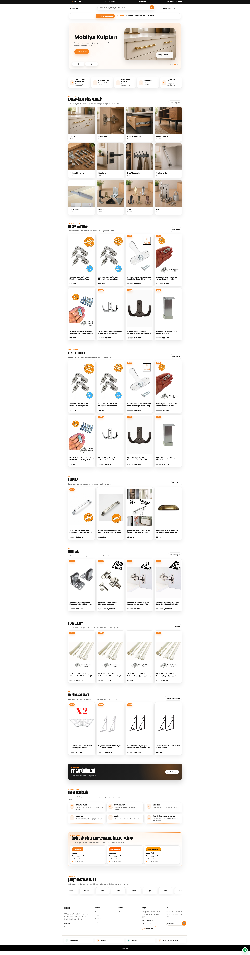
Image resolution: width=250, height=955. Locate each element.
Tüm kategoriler (175, 103)
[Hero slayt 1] (171, 64)
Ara (120, 912)
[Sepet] (179, 8)
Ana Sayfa (121, 16)
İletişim (151, 16)
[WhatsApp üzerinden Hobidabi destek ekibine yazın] (245, 950)
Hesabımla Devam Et (101, 58)
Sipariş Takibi (167, 8)
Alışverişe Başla (82, 58)
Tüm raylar (176, 626)
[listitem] (88, 854)
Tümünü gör (176, 229)
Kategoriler (140, 16)
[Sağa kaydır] (91, 64)
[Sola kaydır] (78, 64)
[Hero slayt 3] (175, 64)
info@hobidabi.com (147, 923)
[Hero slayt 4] (177, 64)
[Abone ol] (184, 923)
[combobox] (126, 7)
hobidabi (127, 948)
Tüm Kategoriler (106, 16)
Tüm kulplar (176, 483)
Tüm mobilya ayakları (173, 698)
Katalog (129, 16)
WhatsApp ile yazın (150, 928)
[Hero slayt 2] (173, 64)
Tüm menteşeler (175, 555)
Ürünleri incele (172, 772)
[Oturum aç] (174, 8)
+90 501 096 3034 (147, 920)
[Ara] (152, 7)
